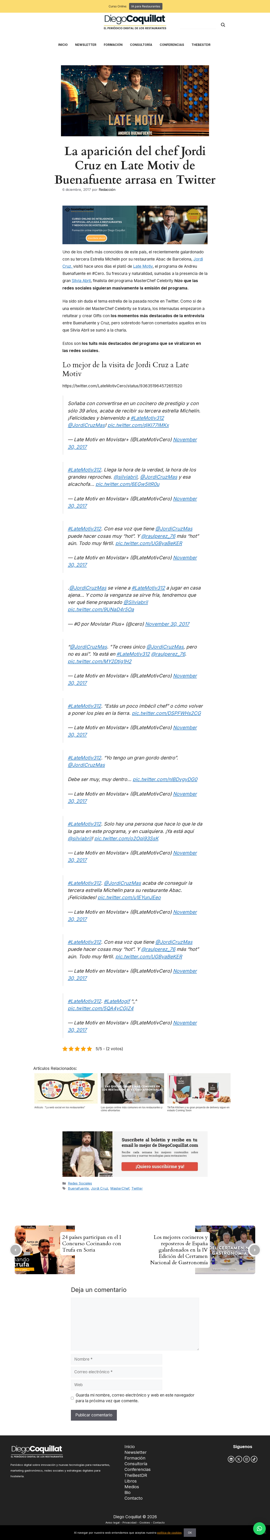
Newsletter (135, 1452)
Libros (130, 1481)
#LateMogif (117, 1001)
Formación (134, 1458)
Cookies (144, 1522)
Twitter (137, 1188)
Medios (131, 1486)
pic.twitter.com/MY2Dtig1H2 (99, 661)
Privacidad (129, 1522)
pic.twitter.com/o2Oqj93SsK (126, 838)
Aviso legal (112, 1522)
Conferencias (137, 1469)
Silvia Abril (81, 280)
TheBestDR (135, 1475)
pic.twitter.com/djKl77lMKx (138, 425)
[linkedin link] (231, 1459)
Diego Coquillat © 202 (133, 1516)
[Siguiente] (254, 1250)
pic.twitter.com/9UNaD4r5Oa (101, 609)
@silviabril (125, 477)
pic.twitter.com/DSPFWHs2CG (166, 713)
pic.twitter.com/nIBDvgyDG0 (165, 779)
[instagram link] (246, 1459)
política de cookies (169, 1532)
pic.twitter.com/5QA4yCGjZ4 (101, 1008)
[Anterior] (15, 1250)
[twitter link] (238, 1459)
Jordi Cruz (99, 1188)
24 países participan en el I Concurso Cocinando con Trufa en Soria (91, 1243)
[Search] (223, 24)
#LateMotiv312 (147, 418)
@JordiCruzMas (86, 425)
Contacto (133, 1498)
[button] (259, 1528)
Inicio (129, 1446)
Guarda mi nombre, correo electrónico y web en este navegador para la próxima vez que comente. (135, 1398)
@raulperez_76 (158, 536)
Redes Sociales (80, 1183)
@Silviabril (135, 602)
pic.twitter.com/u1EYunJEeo (129, 897)
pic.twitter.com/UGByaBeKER (148, 543)
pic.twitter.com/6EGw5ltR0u (127, 484)
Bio (127, 1492)
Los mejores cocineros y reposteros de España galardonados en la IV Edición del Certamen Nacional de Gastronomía (179, 1250)
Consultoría (135, 1463)
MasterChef (119, 1188)
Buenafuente (78, 1188)
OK (190, 1532)
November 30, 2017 (167, 624)
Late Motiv (143, 266)
